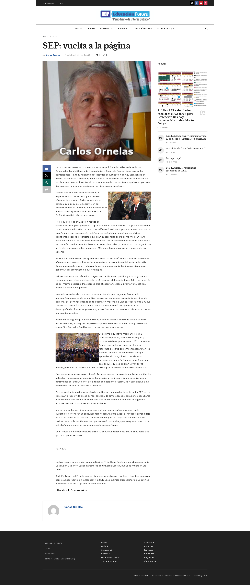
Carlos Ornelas (53, 55)
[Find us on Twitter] (192, 3)
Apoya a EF (149, 557)
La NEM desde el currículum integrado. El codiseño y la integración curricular (186, 137)
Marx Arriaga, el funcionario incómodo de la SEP (181, 169)
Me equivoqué (173, 158)
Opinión (91, 28)
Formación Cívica (142, 28)
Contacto (148, 550)
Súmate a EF (150, 561)
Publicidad (149, 554)
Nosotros (148, 546)
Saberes (122, 28)
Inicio (78, 28)
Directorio (149, 542)
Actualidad (106, 28)
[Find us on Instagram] (205, 3)
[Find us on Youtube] (201, 3)
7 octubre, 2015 (72, 55)
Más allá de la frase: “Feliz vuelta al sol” (186, 148)
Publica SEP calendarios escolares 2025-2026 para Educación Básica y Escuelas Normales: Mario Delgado (176, 117)
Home (45, 37)
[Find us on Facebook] (196, 3)
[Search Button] (206, 28)
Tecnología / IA (165, 28)
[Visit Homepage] (125, 15)
